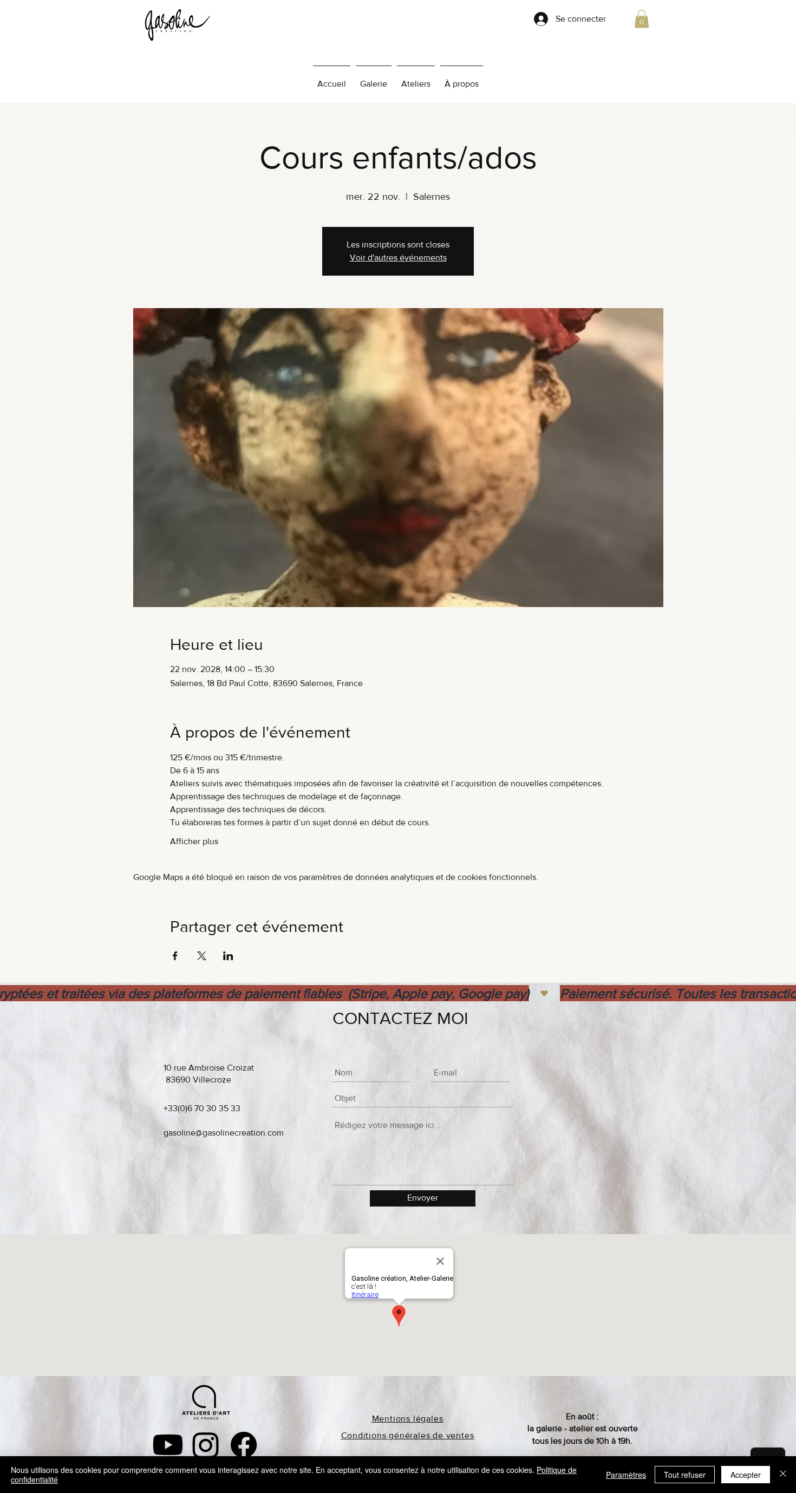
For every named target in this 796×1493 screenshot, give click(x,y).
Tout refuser (685, 1474)
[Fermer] (783, 1474)
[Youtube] (168, 1444)
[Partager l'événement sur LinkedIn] (228, 955)
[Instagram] (205, 1444)
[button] (641, 19)
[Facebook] (243, 1444)
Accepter (745, 1474)
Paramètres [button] (626, 1474)
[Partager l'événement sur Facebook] (175, 955)
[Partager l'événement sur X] (202, 955)
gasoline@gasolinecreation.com (224, 1132)
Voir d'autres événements (398, 257)
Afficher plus (194, 841)
